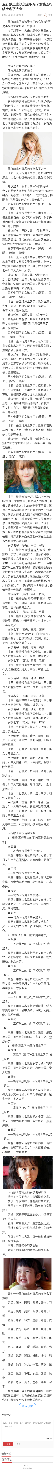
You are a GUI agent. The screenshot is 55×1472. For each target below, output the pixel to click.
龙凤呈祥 (38, 957)
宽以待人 (21, 669)
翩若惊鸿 (13, 288)
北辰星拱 (40, 394)
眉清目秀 (35, 784)
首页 (50, 15)
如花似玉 (26, 443)
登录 (39, 15)
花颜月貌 (21, 784)
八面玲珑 (21, 859)
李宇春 (42, 505)
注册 (18, 1444)
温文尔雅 (32, 904)
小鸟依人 (33, 549)
